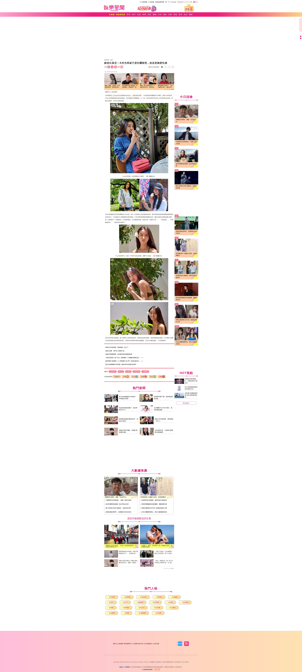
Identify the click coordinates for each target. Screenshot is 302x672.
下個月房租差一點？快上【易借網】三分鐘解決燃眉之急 (122, 357)
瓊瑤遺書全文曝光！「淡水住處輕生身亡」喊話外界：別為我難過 (165, 86)
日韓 (160, 14)
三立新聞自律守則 (137, 643)
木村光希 (117, 95)
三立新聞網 (143, 2)
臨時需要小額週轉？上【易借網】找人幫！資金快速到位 (122, 361)
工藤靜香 (134, 95)
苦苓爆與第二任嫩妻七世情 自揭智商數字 (153, 497)
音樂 (170, 14)
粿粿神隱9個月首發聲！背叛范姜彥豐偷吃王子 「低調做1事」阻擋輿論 (128, 553)
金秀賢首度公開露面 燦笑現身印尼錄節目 (154, 500)
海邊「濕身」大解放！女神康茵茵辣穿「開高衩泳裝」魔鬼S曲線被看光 (112, 86)
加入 (133, 376)
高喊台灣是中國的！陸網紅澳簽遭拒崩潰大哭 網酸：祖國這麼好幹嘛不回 (128, 562)
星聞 (144, 14)
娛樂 (111, 60)
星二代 (112, 95)
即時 (128, 14)
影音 (180, 14)
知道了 (158, 669)
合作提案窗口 (148, 643)
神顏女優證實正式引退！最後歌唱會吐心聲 (154, 508)
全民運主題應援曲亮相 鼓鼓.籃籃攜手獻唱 (191, 395)
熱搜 (139, 14)
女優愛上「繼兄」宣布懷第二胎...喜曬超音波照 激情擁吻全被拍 (156, 546)
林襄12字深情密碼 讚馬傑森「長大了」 (117, 347)
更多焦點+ (186, 403)
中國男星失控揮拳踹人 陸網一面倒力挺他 (118, 500)
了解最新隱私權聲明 (148, 669)
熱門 (134, 14)
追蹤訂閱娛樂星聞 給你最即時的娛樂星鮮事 (118, 354)
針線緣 (112, 14)
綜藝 (149, 14)
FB (166, 2)
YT (169, 2)
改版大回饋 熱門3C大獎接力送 (114, 351)
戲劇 (154, 14)
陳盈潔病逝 (120, 14)
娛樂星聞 (106, 60)
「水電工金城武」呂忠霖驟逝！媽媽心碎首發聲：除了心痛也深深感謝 (163, 553)
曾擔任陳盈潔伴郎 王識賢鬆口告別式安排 (118, 512)
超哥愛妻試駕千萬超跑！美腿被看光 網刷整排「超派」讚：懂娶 (129, 86)
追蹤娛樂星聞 (159, 2)
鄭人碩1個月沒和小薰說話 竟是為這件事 (118, 508)
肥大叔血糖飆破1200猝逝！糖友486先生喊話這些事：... (121, 364)
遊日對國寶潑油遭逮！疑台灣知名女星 (117, 504)
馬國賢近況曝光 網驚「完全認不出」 (116, 497)
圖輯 (191, 14)
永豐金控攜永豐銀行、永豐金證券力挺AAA (191, 381)
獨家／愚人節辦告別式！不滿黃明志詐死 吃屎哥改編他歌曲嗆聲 (147, 86)
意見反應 (156, 643)
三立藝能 (151, 2)
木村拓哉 (127, 95)
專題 (175, 14)
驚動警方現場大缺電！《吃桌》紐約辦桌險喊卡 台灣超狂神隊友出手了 (121, 546)
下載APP (116, 376)
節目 (186, 14)
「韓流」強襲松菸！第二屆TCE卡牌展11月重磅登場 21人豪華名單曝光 (163, 562)
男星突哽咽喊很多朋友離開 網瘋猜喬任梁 (154, 504)
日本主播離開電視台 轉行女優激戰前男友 (154, 512)
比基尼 (167, 98)
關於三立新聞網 (118, 643)
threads (173, 2)
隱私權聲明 (127, 643)
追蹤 (142, 376)
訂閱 (124, 376)
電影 (165, 14)
